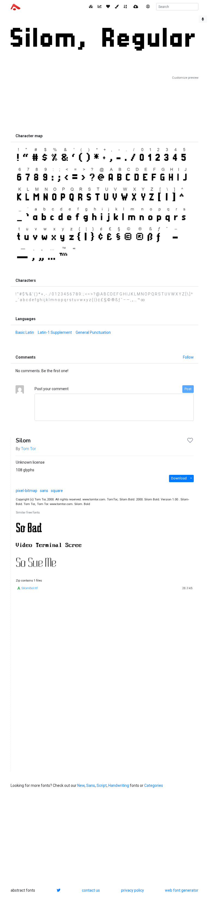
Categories (153, 785)
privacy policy (132, 890)
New (81, 785)
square (57, 490)
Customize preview (185, 77)
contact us (91, 890)
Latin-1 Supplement (55, 332)
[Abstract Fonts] (15, 6)
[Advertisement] (104, 105)
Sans (90, 785)
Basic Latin (25, 332)
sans (44, 490)
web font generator (181, 890)
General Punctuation (93, 332)
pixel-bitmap (26, 490)
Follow (188, 357)
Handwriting (118, 785)
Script (102, 785)
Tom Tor (28, 449)
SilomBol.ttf (29, 588)
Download (179, 478)
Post (188, 389)
